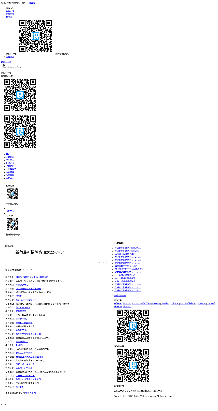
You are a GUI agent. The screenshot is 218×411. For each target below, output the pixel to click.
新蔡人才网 (6, 62)
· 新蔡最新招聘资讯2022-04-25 (127, 272)
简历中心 (10, 160)
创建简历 (10, 14)
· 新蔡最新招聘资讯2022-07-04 (127, 248)
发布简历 (165, 303)
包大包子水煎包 (23, 307)
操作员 (19, 296)
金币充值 (211, 303)
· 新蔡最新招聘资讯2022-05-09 (127, 284)
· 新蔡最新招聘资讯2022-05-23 (127, 287)
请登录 (32, 3)
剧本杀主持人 (22, 319)
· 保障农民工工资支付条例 (125, 266)
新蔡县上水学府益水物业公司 (29, 357)
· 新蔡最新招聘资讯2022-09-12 (127, 251)
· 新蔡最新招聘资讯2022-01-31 (127, 290)
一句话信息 (11, 169)
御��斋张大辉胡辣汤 (26, 300)
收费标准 (10, 172)
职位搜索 (10, 157)
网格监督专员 (22, 285)
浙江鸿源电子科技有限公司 (28, 289)
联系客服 (10, 175)
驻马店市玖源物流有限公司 (28, 379)
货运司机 (20, 387)
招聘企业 (10, 163)
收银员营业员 (22, 330)
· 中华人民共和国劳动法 (124, 278)
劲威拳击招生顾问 (24, 353)
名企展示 (136, 303)
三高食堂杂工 (22, 342)
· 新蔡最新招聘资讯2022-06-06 (127, 260)
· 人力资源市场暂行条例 (124, 275)
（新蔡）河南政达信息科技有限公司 (32, 277)
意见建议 (118, 306)
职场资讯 (10, 166)
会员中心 (10, 178)
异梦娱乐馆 (21, 311)
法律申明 (192, 303)
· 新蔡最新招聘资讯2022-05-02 (127, 263)
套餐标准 (202, 303)
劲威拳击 (20, 345)
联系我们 (127, 306)
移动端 (9, 17)
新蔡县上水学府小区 (25, 368)
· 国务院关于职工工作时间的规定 (128, 269)
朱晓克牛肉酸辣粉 (24, 323)
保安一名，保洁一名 (25, 364)
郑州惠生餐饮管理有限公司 (28, 334)
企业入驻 (10, 11)
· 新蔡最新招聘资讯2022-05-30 (127, 257)
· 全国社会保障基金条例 (124, 254)
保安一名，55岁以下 (25, 376)
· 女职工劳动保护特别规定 (125, 281)
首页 (8, 154)
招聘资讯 (156, 303)
